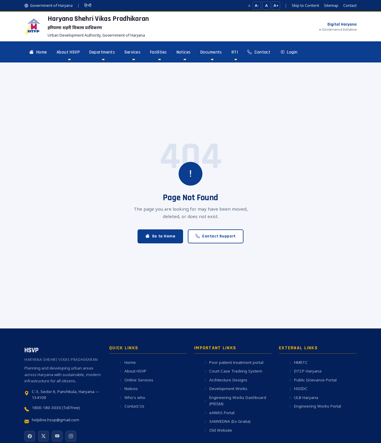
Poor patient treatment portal (236, 362)
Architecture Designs (228, 380)
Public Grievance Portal (315, 380)
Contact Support (219, 236)
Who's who (134, 397)
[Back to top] (364, 429)
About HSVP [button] (68, 52)
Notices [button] (184, 52)
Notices (131, 388)
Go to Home (163, 236)
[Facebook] (29, 436)
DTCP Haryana (307, 371)
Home (41, 52)
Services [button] (132, 52)
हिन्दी (87, 5)
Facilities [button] (158, 52)
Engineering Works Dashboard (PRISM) (237, 401)
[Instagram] (70, 436)
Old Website (220, 430)
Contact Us (134, 406)
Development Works (228, 388)
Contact (350, 5)
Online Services (138, 380)
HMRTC (301, 362)
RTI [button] (235, 52)
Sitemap (331, 5)
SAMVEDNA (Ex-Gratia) (230, 421)
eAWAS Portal (222, 412)
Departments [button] (102, 52)
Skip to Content (305, 5)
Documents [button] (211, 52)
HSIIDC (300, 388)
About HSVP (135, 371)
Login (292, 52)
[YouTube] (57, 436)
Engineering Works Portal (317, 406)
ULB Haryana (306, 397)
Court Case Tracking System (235, 371)
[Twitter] (43, 436)
